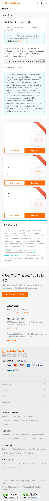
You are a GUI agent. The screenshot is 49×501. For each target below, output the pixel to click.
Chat (9, 313)
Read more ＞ (23, 41)
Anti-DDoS (30, 417)
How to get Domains (36, 435)
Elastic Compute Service (11, 417)
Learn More (14, 151)
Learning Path (27, 439)
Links (4, 483)
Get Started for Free (14, 294)
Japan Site (6, 435)
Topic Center (7, 449)
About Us (13, 481)
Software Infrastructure (11, 439)
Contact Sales (22, 313)
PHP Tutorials (28, 453)
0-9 (20, 467)
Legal (33, 481)
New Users (38, 439)
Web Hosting (36, 420)
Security (5, 424)
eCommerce (25, 420)
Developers (41, 449)
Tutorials (18, 453)
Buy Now (34, 151)
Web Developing (8, 453)
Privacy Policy (23, 481)
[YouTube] (20, 355)
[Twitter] (14, 355)
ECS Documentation (19, 435)
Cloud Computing (19, 449)
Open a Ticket (12, 328)
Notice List (41, 481)
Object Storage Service (10, 420)
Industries (31, 449)
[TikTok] (25, 355)
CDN (23, 417)
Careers (5, 481)
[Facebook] (4, 355)
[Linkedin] (9, 355)
